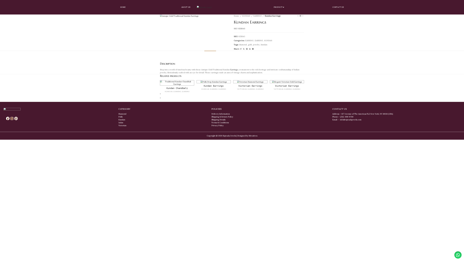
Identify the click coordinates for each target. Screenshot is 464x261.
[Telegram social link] (252, 49)
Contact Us (338, 7)
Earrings (234, 70)
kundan (264, 45)
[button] (458, 255)
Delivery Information (220, 114)
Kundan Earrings (214, 86)
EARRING (257, 16)
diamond (243, 45)
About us (185, 7)
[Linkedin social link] (249, 49)
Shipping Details (218, 120)
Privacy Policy (217, 125)
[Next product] (303, 16)
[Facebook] (8, 118)
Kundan (121, 120)
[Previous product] (298, 16)
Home (123, 7)
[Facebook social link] (241, 49)
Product (278, 7)
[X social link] (243, 49)
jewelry (256, 45)
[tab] (210, 54)
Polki (120, 117)
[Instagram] (12, 118)
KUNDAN (246, 16)
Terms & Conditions (220, 122)
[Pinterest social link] (246, 49)
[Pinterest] (16, 118)
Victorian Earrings (250, 86)
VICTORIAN (242, 89)
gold (250, 45)
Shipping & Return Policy (222, 117)
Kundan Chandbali (177, 88)
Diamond (122, 114)
